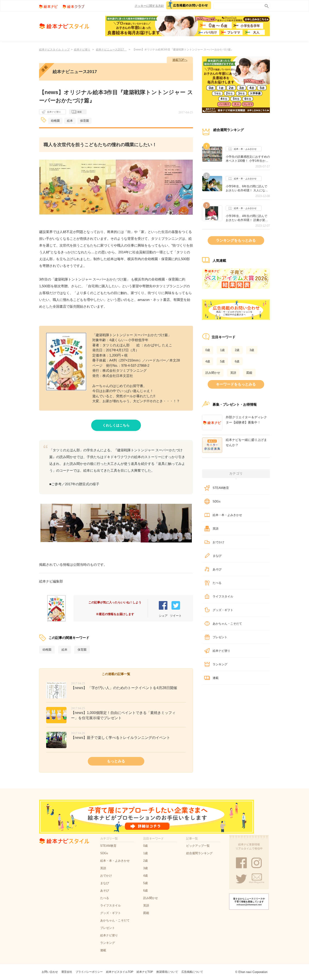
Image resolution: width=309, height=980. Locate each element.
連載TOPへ (179, 60)
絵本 (70, 120)
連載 (79, 112)
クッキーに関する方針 (149, 5)
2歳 (237, 350)
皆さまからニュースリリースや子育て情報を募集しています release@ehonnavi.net (249, 901)
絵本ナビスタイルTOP (119, 971)
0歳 (207, 350)
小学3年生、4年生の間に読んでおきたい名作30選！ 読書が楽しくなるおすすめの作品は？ (247, 218)
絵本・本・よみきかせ (245, 149)
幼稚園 (55, 120)
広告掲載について (192, 971)
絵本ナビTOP (145, 971)
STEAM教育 (221, 488)
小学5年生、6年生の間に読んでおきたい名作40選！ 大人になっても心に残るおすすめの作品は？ (248, 188)
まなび (217, 555)
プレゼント (220, 637)
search (265, 5)
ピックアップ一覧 (198, 845)
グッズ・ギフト (223, 610)
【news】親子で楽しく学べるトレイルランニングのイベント (120, 738)
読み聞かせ (212, 372)
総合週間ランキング (199, 853)
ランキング (220, 664)
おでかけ (218, 542)
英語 (233, 372)
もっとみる (116, 761)
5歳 (222, 361)
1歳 (222, 350)
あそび (217, 569)
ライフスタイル (223, 596)
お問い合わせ (50, 971)
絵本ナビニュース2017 (111, 49)
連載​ (216, 678)
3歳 (252, 350)
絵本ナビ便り (82, 49)
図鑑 (249, 372)
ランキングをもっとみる (236, 240)
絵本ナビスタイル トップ (54, 49)
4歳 (207, 361)
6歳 (237, 361)
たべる (217, 583)
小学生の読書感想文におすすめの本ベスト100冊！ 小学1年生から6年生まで (248, 159)
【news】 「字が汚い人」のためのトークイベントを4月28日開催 (124, 688)
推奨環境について (167, 971)
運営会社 (66, 971)
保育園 (84, 120)
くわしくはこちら (116, 425)
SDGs (217, 501)
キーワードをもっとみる (236, 384)
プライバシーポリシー (89, 971)
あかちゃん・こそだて (227, 623)
